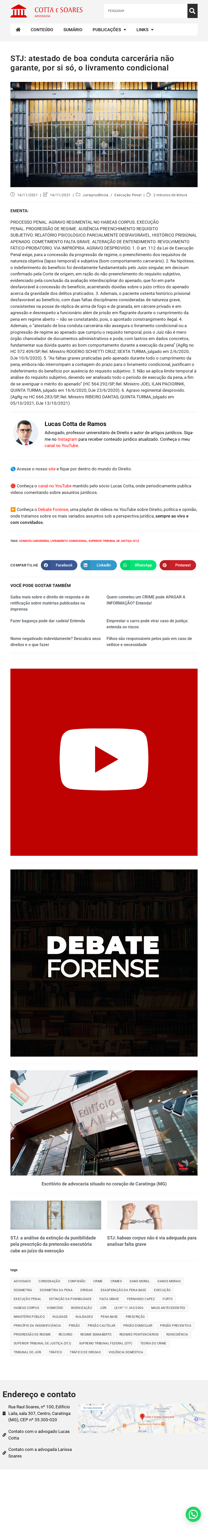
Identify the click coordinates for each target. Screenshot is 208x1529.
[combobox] (145, 11)
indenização (81, 1308)
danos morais (169, 1281)
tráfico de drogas (85, 1352)
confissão (76, 1281)
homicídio (55, 1308)
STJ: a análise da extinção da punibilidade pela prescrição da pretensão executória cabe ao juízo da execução (53, 1244)
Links (142, 29)
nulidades (84, 1317)
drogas (86, 1290)
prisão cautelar (101, 1325)
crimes (116, 1281)
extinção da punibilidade (70, 1299)
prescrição (135, 1317)
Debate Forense (53, 509)
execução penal (27, 1299)
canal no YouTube (61, 445)
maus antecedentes (168, 1308)
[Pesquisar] (192, 11)
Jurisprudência (95, 195)
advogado (22, 1281)
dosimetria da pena (56, 1290)
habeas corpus (26, 1308)
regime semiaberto (96, 1334)
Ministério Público (29, 1317)
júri (103, 1308)
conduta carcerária (34, 541)
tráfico (55, 1352)
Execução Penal (127, 195)
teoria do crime (153, 1343)
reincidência (177, 1334)
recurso (66, 1334)
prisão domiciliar (137, 1325)
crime (98, 1281)
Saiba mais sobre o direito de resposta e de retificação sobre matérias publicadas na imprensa (50, 603)
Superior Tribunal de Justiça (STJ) (114, 541)
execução (162, 1290)
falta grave (109, 1299)
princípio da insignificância (37, 1325)
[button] (193, 1514)
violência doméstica (126, 1352)
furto (167, 1299)
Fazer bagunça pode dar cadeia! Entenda (47, 620)
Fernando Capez (141, 1299)
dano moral (140, 1281)
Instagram (67, 439)
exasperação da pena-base (123, 1290)
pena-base (109, 1317)
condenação (49, 1281)
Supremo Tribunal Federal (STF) (105, 1343)
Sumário (72, 29)
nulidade (60, 1317)
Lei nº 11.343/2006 (128, 1308)
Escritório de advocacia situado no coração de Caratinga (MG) (104, 1183)
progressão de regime (32, 1334)
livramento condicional (68, 541)
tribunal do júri (27, 1352)
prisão (74, 1325)
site (52, 468)
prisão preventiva (175, 1325)
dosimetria (23, 1290)
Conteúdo (42, 29)
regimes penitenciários (139, 1334)
